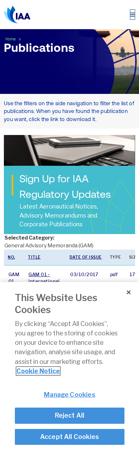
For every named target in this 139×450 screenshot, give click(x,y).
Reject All (70, 415)
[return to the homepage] (17, 14)
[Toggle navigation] (132, 14)
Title (34, 257)
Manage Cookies (69, 395)
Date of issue (86, 257)
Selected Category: (29, 238)
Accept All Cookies (69, 437)
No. (11, 257)
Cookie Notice (38, 371)
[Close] (129, 292)
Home (11, 39)
